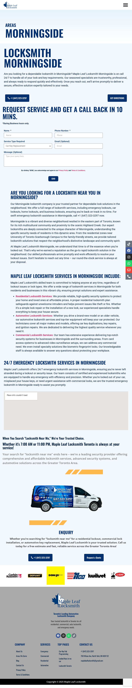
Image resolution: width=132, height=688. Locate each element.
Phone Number (62, 131)
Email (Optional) (62, 141)
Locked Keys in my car (65, 660)
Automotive (44, 665)
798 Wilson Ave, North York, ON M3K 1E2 (95, 656)
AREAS (10, 25)
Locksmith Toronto (65, 665)
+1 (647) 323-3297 (87, 651)
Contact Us (20, 665)
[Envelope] (129, 270)
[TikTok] (74, 635)
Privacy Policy (63, 170)
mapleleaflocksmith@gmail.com (92, 660)
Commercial (45, 656)
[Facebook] (58, 635)
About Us (19, 651)
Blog (17, 660)
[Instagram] (129, 257)
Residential (44, 660)
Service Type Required (14, 141)
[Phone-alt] (129, 276)
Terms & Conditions (78, 170)
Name (7, 131)
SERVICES (45, 644)
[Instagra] (63, 635)
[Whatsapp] (68, 635)
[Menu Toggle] (125, 5)
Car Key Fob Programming (63, 652)
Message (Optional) (13, 152)
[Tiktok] (129, 244)
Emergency (44, 651)
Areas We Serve (21, 656)
